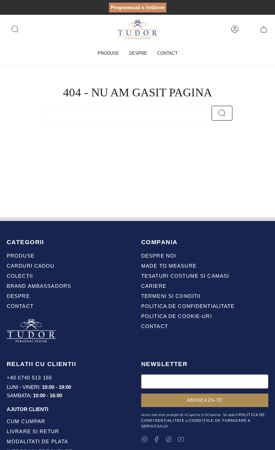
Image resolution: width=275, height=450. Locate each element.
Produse (21, 256)
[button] (108, 53)
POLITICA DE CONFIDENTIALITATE (187, 306)
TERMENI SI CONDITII (171, 296)
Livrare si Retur (33, 431)
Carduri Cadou (31, 266)
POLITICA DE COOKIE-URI (176, 316)
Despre (18, 296)
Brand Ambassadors (39, 286)
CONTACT (154, 326)
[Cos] (263, 29)
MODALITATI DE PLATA (37, 441)
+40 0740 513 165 (29, 377)
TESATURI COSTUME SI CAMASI (185, 276)
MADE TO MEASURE (169, 266)
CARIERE (153, 286)
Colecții (20, 276)
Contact (20, 306)
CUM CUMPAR (26, 421)
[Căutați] (222, 113)
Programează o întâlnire (138, 7)
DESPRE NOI (158, 256)
